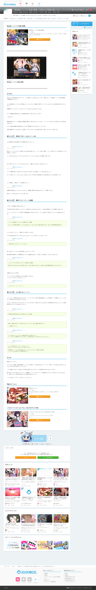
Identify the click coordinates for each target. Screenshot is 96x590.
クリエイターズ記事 (64, 18)
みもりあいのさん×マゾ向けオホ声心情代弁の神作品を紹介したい (28, 525)
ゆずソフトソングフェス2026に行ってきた (60, 524)
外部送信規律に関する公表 (70, 580)
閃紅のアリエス (33, 388)
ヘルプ (45, 578)
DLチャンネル (10, 4)
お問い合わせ (46, 580)
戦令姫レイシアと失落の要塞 (17, 18)
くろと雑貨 (28, 18)
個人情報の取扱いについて (70, 578)
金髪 (46, 18)
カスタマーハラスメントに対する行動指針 (52, 576)
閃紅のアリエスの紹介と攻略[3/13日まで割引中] (12, 498)
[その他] (91, 16)
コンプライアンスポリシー (70, 581)
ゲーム (59, 12)
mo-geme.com (12, 148)
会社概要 (46, 573)
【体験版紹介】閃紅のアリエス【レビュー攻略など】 (28, 498)
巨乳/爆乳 (40, 18)
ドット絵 (34, 18)
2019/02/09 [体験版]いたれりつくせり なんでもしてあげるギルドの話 (61, 479)
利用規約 (46, 575)
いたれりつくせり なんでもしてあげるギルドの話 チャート (12, 478)
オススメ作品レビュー (53, 18)
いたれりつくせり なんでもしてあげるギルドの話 (41, 412)
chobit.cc (11, 80)
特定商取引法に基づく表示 (70, 576)
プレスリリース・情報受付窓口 (50, 581)
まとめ (13, 566)
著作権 (66, 573)
